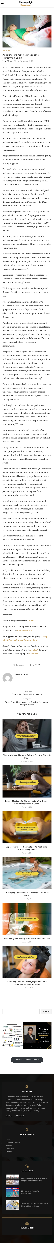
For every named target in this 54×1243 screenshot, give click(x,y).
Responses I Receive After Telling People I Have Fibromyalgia (34, 1179)
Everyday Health (25, 630)
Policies (9, 1145)
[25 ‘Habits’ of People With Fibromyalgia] (12, 1192)
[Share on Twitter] (33, 665)
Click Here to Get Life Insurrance (27, 1059)
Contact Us (10, 1148)
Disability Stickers (13, 1142)
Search (46, 1011)
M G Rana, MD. (10, 61)
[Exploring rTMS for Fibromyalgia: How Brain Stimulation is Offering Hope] (27, 962)
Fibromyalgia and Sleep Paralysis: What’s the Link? (27, 938)
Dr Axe (31, 620)
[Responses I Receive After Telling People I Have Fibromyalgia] (12, 1180)
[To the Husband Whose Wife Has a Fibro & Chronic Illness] (12, 1205)
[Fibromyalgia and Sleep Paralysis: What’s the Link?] (27, 919)
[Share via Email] (39, 665)
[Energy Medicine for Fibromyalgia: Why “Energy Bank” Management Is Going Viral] (27, 781)
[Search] (51, 3)
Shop (8, 1139)
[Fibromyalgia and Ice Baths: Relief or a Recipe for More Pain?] (27, 873)
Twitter (9, 1151)
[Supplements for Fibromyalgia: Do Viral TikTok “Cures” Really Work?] (27, 827)
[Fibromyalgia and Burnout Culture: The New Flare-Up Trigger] (27, 735)
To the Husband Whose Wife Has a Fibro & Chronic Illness (34, 1205)
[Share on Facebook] (31, 665)
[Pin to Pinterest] (36, 665)
